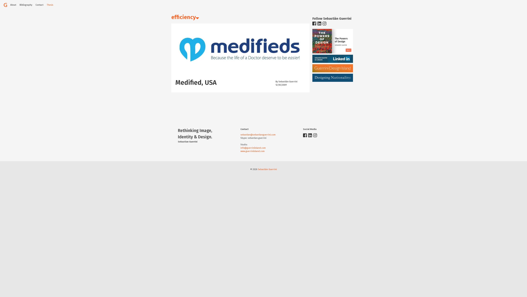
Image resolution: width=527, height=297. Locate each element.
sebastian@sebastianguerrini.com (258, 134)
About (13, 5)
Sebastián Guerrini (267, 169)
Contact (39, 5)
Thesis (50, 5)
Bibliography (25, 5)
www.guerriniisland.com (252, 151)
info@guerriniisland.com (253, 148)
